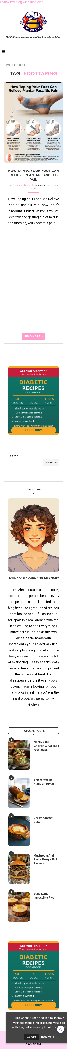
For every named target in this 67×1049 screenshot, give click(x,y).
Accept (31, 1036)
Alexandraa (43, 185)
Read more (32, 336)
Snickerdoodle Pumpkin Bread (44, 781)
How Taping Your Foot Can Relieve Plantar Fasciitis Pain (33, 175)
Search (13, 456)
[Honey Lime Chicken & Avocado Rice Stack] (19, 755)
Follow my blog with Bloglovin (21, 2)
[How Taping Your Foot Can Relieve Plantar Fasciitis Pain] (33, 122)
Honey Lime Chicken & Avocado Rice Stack (46, 745)
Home (7, 64)
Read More (47, 1036)
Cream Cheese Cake (43, 819)
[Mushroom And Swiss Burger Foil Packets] (19, 869)
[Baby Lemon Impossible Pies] (19, 907)
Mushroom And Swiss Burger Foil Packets (45, 859)
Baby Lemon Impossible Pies (44, 895)
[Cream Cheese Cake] (19, 831)
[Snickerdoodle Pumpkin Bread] (19, 793)
